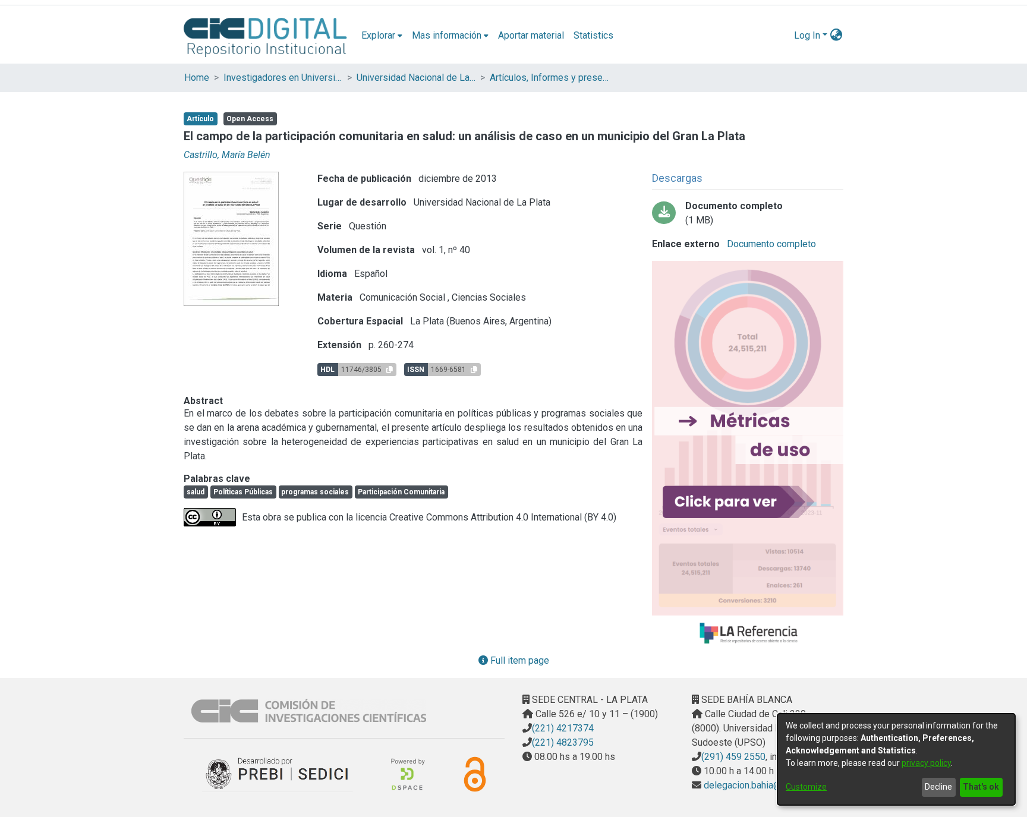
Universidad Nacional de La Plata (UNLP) (416, 77)
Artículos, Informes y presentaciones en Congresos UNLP (549, 77)
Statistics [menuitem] (593, 35)
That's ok (981, 786)
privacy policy (926, 763)
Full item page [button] (518, 660)
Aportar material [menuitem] (531, 35)
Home (196, 77)
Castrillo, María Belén (227, 154)
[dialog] (896, 759)
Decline (938, 786)
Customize (806, 786)
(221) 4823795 (563, 742)
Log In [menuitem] (807, 35)
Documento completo (770, 244)
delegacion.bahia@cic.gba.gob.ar (769, 785)
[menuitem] (382, 36)
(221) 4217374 (563, 728)
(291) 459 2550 (733, 756)
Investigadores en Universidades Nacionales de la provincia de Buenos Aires (282, 77)
